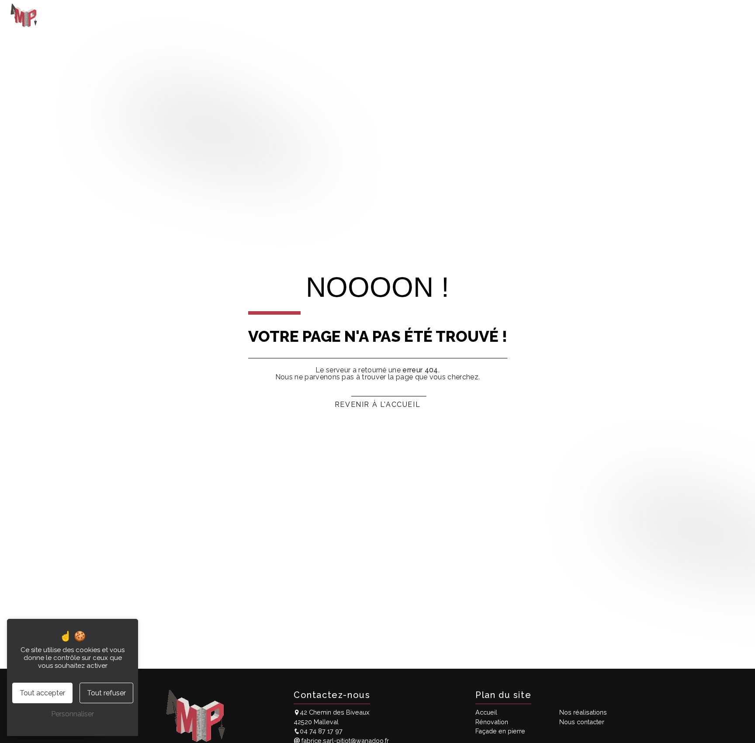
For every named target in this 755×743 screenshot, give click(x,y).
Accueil (491, 15)
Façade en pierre (588, 15)
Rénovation (532, 15)
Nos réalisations (652, 15)
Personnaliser (72, 714)
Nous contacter (714, 15)
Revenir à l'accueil (377, 404)
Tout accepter (42, 693)
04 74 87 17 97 (321, 731)
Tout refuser (106, 693)
